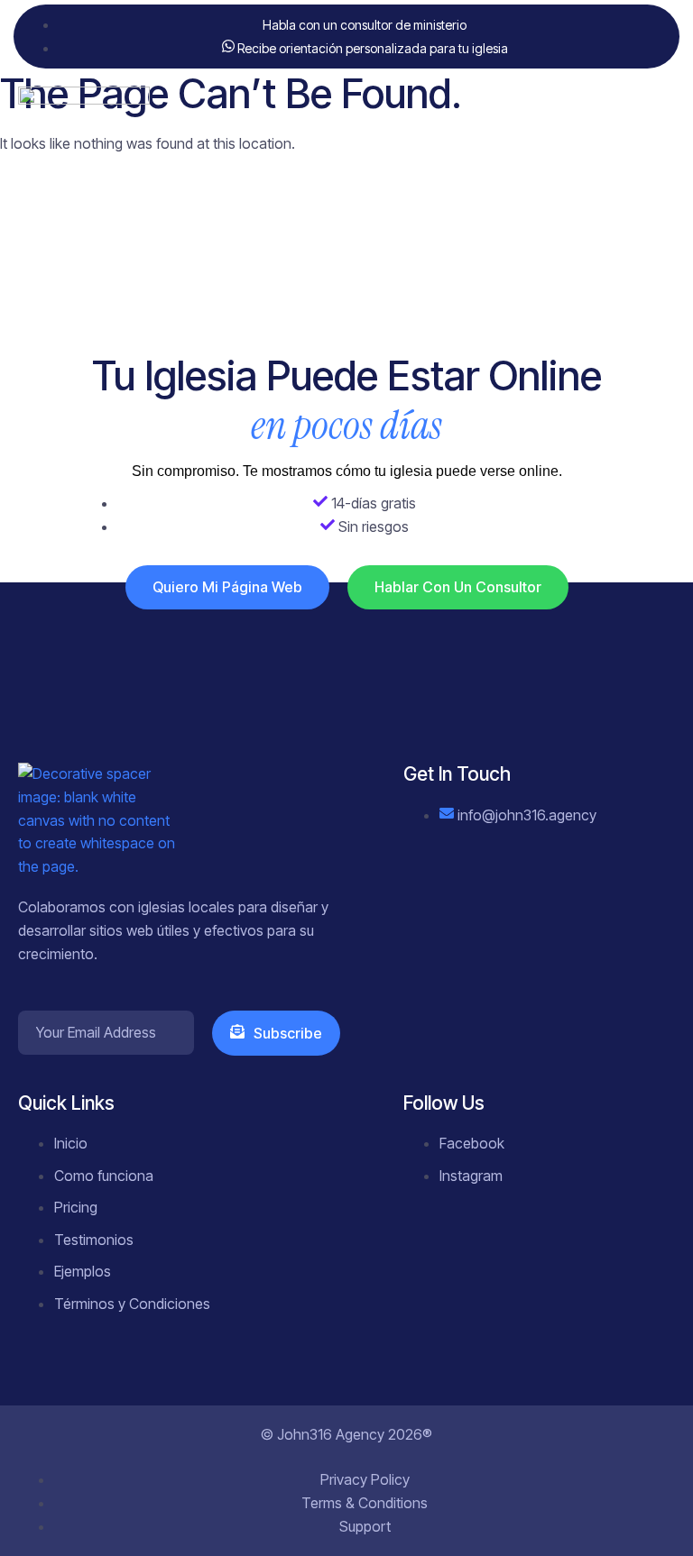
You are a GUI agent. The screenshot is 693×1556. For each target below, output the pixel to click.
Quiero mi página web (227, 587)
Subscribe (288, 1033)
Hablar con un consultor (457, 587)
